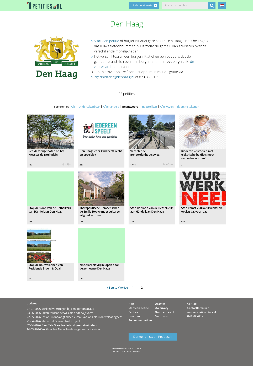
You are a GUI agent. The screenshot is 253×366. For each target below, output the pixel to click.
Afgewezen (167, 107)
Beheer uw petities (140, 320)
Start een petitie (106, 41)
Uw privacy (161, 308)
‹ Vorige (123, 287)
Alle (73, 107)
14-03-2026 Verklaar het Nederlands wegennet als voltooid (64, 329)
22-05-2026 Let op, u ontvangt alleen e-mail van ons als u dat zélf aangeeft (74, 317)
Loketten (134, 316)
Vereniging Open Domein (126, 351)
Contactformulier (198, 308)
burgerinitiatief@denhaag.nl (112, 77)
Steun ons (161, 316)
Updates (160, 303)
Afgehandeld (111, 107)
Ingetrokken (149, 107)
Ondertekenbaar (89, 107)
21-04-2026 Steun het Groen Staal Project (53, 321)
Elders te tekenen (188, 107)
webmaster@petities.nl (201, 312)
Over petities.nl (164, 312)
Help (131, 303)
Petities (133, 312)
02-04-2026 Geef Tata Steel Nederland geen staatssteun (62, 325)
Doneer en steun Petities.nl (152, 337)
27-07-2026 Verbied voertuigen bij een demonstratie (60, 309)
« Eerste (112, 287)
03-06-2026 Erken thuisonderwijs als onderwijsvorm (60, 313)
